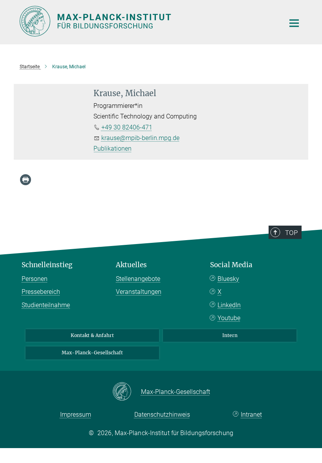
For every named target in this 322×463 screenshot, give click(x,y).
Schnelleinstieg (47, 265)
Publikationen (112, 148)
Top (291, 233)
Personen (35, 279)
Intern (230, 335)
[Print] (25, 180)
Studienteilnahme (46, 305)
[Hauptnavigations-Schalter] (294, 23)
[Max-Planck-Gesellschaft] (126, 392)
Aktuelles (131, 265)
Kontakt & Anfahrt (92, 335)
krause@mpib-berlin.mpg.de (140, 138)
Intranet (251, 414)
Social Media (231, 265)
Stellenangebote (138, 279)
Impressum (75, 414)
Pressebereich (41, 291)
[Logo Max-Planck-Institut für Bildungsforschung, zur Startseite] (147, 21)
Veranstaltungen (138, 291)
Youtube (229, 318)
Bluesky (228, 279)
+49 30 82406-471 (126, 127)
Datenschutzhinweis (162, 414)
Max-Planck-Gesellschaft (92, 352)
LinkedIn (229, 305)
